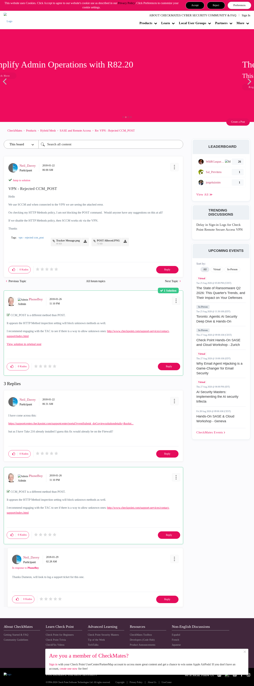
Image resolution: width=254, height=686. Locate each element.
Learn (165, 23)
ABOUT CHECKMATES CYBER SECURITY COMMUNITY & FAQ (192, 15)
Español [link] (176, 634)
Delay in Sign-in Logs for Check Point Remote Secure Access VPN (219, 227)
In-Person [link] (232, 269)
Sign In (246, 15)
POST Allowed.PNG (108, 240)
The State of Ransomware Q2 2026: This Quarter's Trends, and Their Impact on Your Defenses (220, 292)
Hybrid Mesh (48, 130)
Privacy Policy (126, 3)
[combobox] (110, 144)
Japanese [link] (176, 644)
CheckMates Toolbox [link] (141, 634)
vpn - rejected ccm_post (31, 237)
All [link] (205, 269)
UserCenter (167, 682)
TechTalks (93, 644)
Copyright (119, 682)
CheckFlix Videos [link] (55, 644)
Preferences (239, 5)
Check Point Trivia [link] (56, 639)
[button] (195, 5)
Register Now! (30, 87)
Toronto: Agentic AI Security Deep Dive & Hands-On (216, 319)
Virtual (201, 278)
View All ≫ (204, 194)
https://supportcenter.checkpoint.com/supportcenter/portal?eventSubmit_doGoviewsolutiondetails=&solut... (71, 423)
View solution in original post (24, 344)
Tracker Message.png (68, 240)
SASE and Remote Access (75, 130)
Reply (167, 269)
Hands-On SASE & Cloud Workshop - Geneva (215, 418)
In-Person (203, 307)
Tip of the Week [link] (96, 639)
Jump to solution (21, 180)
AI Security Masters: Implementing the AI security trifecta (217, 396)
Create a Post (238, 121)
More (240, 23)
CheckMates (14, 130)
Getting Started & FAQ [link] (16, 634)
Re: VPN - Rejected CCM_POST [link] (115, 130)
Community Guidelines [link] (16, 639)
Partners (221, 23)
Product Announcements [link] (142, 644)
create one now (69, 668)
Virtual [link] (217, 269)
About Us (152, 682)
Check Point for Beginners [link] (60, 634)
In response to (25, 567)
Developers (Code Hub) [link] (142, 639)
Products (145, 23)
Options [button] (178, 130)
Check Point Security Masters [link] (103, 634)
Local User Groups (192, 23)
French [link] (175, 639)
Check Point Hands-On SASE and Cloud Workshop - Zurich (218, 342)
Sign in (53, 664)
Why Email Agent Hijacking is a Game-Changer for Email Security (219, 368)
